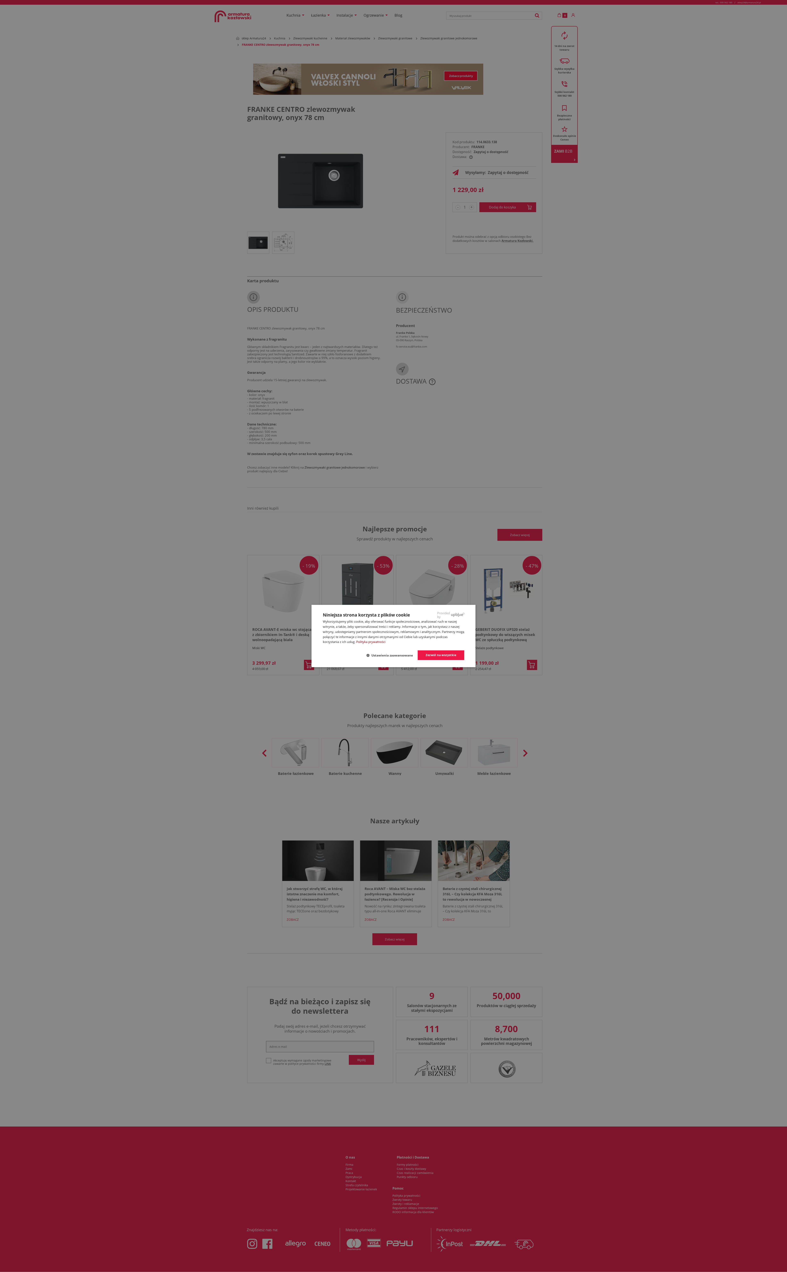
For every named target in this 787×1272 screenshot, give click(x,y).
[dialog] (393, 636)
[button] (391, 655)
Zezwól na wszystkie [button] (441, 655)
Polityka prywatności (371, 642)
